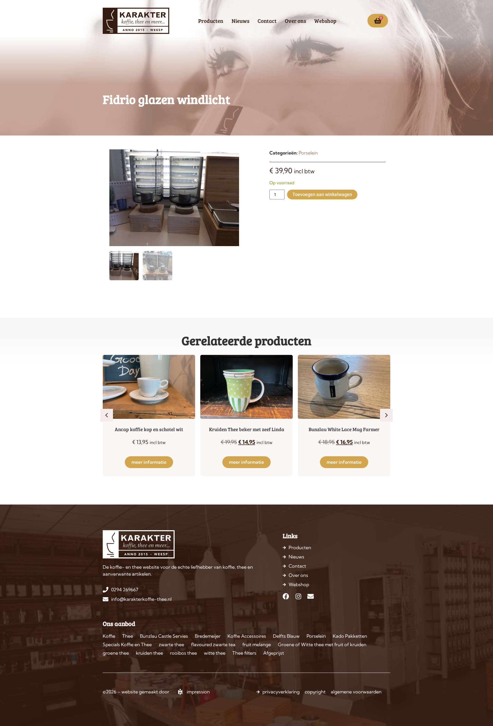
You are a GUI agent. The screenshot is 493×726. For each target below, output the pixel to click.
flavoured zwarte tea (213, 644)
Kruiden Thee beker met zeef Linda (246, 429)
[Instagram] (298, 596)
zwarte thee (171, 644)
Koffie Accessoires (246, 636)
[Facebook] (286, 596)
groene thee (116, 653)
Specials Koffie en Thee (127, 644)
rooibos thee (183, 653)
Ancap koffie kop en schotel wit (149, 429)
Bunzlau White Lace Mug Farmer (344, 429)
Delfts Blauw (286, 636)
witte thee (214, 653)
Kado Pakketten (350, 636)
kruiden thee (149, 653)
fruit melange (256, 644)
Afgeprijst (273, 653)
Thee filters (244, 653)
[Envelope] (310, 596)
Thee (127, 636)
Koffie (109, 636)
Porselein (308, 153)
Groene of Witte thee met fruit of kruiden (322, 644)
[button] (106, 415)
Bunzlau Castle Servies (164, 636)
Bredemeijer (208, 636)
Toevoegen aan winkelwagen (322, 194)
